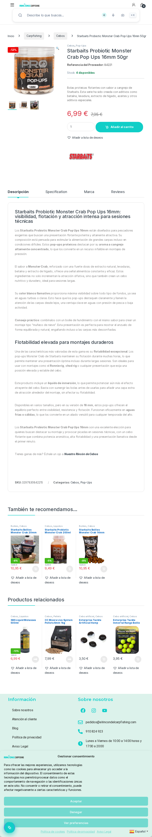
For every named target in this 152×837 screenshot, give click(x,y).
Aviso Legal (104, 831)
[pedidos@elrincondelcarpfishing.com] (80, 722)
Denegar (76, 812)
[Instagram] (94, 711)
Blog (15, 728)
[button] (57, 48)
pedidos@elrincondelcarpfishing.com (111, 722)
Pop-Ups (81, 45)
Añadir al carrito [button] (34, 569)
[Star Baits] (82, 157)
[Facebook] (83, 711)
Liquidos (58, 526)
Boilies (14, 526)
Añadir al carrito (122, 127)
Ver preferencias (76, 823)
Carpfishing (34, 35)
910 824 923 (94, 731)
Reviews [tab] (118, 192)
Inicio (11, 35)
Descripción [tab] (18, 192)
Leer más (35, 659)
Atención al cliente (24, 719)
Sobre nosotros (22, 710)
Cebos (60, 35)
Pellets (57, 616)
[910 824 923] (80, 731)
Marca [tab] (89, 192)
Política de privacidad (81, 831)
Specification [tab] (56, 192)
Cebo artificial (86, 616)
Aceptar (76, 801)
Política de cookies (53, 831)
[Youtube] (105, 711)
